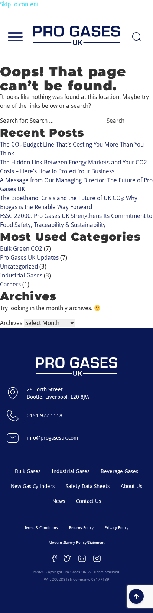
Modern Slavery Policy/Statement (76, 542)
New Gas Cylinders (33, 486)
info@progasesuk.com (52, 438)
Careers (10, 284)
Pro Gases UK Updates (29, 257)
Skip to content (19, 4)
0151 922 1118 (44, 415)
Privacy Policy (116, 528)
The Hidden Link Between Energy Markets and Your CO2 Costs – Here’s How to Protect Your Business (73, 167)
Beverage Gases (119, 471)
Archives (11, 323)
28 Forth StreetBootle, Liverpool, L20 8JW (58, 393)
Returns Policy (81, 528)
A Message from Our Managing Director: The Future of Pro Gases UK (76, 185)
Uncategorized (19, 266)
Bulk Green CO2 (21, 248)
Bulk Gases (27, 471)
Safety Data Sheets (88, 486)
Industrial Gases (21, 275)
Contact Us (88, 501)
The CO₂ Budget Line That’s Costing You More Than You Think (72, 149)
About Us (131, 486)
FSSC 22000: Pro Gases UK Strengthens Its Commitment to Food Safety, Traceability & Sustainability (76, 220)
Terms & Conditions (41, 528)
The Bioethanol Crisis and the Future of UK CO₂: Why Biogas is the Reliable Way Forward (68, 203)
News (58, 501)
